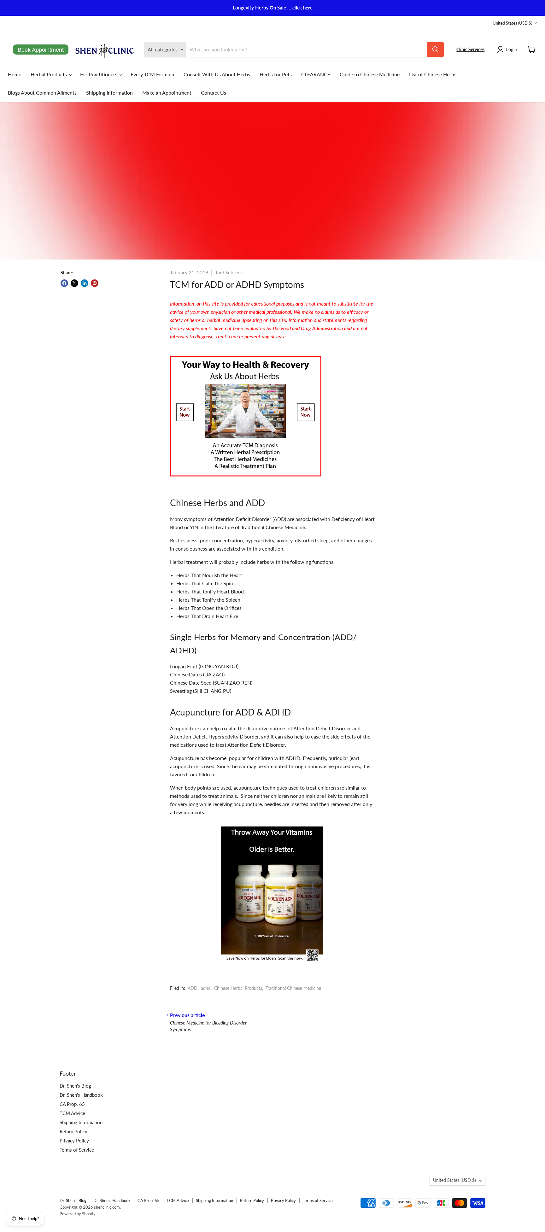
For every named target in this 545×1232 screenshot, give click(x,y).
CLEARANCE (315, 74)
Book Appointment (41, 50)
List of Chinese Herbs (432, 74)
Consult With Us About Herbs (217, 74)
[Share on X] (74, 283)
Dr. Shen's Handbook (81, 1095)
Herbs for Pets (276, 74)
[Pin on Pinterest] (94, 283)
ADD (192, 988)
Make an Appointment (166, 93)
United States (512, 23)
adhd (206, 988)
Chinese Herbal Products (238, 988)
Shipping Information (109, 93)
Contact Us (213, 93)
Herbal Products (49, 74)
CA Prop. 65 (72, 1104)
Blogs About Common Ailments (42, 93)
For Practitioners (99, 74)
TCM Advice (72, 1113)
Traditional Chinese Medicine (293, 988)
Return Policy (73, 1131)
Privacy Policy (74, 1140)
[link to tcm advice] (245, 478)
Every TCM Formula (152, 74)
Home (14, 74)
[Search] (435, 49)
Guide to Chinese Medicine (370, 74)
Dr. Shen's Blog (75, 1086)
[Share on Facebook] (64, 283)
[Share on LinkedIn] (84, 283)
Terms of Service (77, 1150)
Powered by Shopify (78, 1213)
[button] (508, 49)
